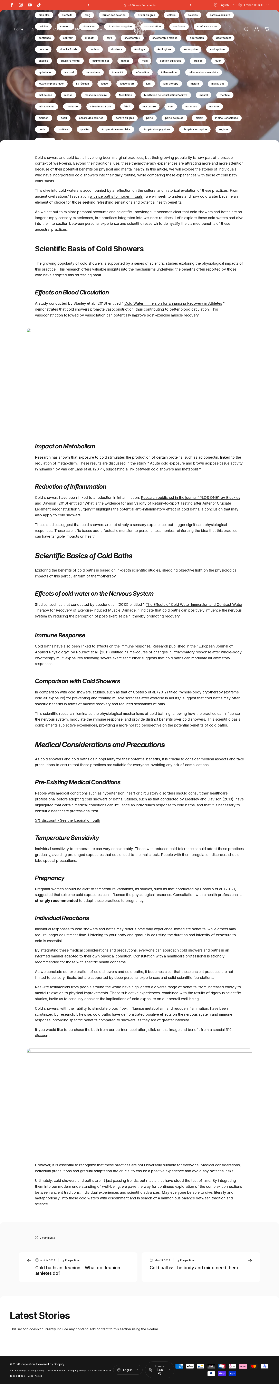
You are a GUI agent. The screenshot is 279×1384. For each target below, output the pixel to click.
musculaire (149, 106)
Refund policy (18, 1370)
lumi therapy (170, 83)
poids (42, 129)
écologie (139, 49)
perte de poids (174, 117)
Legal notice (35, 1375)
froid (145, 60)
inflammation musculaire (203, 72)
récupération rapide (195, 129)
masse (68, 95)
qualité (84, 129)
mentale (225, 95)
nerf (170, 106)
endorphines (217, 49)
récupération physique (156, 129)
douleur (94, 49)
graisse (198, 60)
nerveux (214, 106)
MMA (127, 106)
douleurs (116, 49)
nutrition (43, 117)
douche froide (68, 49)
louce (104, 83)
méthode (72, 106)
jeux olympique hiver (51, 83)
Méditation (125, 95)
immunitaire (93, 72)
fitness (125, 60)
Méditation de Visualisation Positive (165, 95)
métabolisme (47, 106)
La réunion (82, 83)
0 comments (47, 1237)
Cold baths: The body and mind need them (194, 1267)
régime (223, 129)
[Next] (189, 5)
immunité (117, 72)
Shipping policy (77, 1370)
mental (204, 95)
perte (149, 117)
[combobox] (224, 5)
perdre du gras (125, 117)
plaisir (199, 117)
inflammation (169, 72)
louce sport (127, 83)
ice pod (69, 72)
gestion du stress (170, 60)
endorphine (191, 49)
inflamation (142, 72)
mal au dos (217, 83)
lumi (148, 83)
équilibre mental (70, 60)
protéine (63, 129)
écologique (164, 49)
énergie (43, 60)
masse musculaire (96, 95)
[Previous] (89, 5)
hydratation (45, 72)
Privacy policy (36, 1370)
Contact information (100, 1370)
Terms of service (56, 1370)
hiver (218, 60)
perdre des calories (91, 117)
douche (43, 49)
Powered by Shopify (50, 1364)
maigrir (195, 83)
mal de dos (45, 95)
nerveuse (191, 106)
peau (64, 117)
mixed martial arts (101, 106)
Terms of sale (18, 1375)
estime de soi (100, 60)
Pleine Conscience (226, 117)
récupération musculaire (116, 129)
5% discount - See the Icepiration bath (67, 820)
